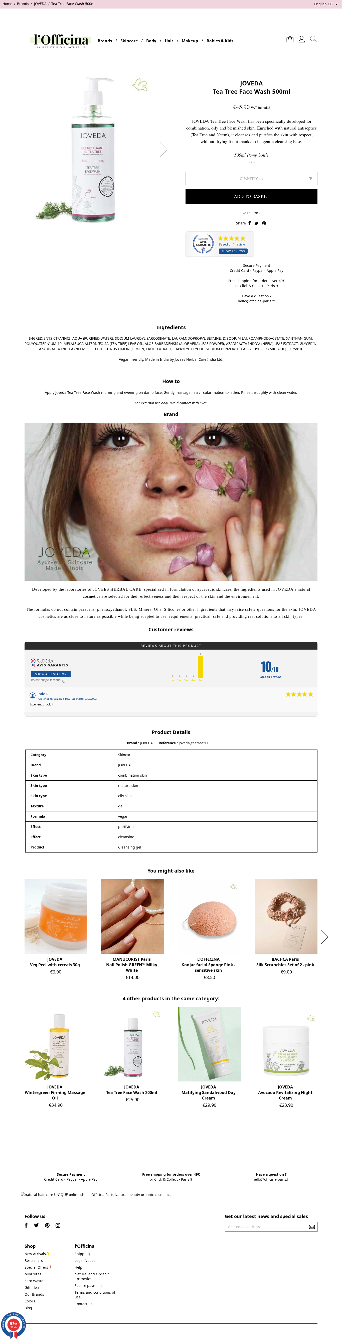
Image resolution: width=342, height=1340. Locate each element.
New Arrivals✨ (37, 1253)
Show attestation (51, 674)
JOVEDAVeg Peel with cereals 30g (55, 961)
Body (151, 41)
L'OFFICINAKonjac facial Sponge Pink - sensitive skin (208, 964)
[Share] (249, 223)
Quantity (249, 178)
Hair (169, 41)
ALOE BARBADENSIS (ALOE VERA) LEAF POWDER (184, 343)
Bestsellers (34, 1260)
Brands (105, 41)
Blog (28, 1307)
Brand (132, 743)
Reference (168, 743)
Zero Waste (34, 1280)
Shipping (82, 1253)
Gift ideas (33, 1287)
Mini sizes (33, 1274)
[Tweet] (256, 223)
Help (78, 1267)
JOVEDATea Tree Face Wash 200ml (131, 1089)
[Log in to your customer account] (301, 37)
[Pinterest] (264, 223)
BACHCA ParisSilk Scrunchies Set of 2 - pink (285, 961)
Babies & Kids (220, 41)
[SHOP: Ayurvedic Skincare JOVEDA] (171, 501)
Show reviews (233, 251)
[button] (165, 149)
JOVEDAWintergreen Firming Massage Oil (55, 1092)
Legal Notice (85, 1260)
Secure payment (88, 1285)
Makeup (190, 41)
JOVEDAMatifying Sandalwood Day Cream (209, 1092)
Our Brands (34, 1294)
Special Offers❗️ (38, 1267)
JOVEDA (251, 83)
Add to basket (251, 196)
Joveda (60, 392)
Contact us (83, 1303)
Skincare (129, 41)
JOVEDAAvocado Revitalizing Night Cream (285, 1092)
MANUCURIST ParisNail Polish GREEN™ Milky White (131, 964)
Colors (30, 1301)
